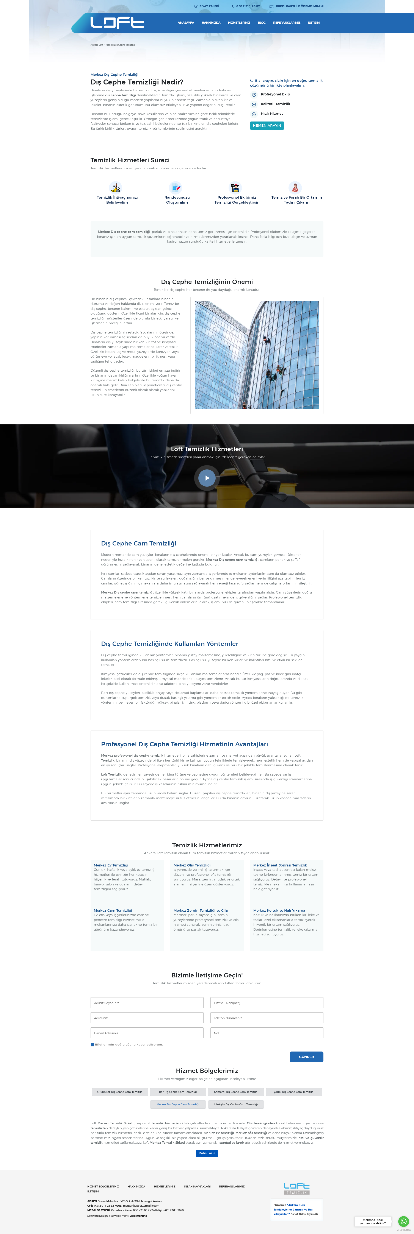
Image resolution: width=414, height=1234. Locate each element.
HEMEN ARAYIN (267, 125)
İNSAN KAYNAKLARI (197, 1186)
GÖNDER (306, 1057)
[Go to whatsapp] (403, 1221)
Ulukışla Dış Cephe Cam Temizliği (236, 1104)
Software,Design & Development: (117, 1216)
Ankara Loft (97, 45)
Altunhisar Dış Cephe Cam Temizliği (120, 1092)
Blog (262, 22)
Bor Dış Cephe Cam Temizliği (178, 1092)
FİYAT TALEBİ (209, 6)
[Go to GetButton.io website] (404, 1229)
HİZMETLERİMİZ (165, 1186)
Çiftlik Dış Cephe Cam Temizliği (294, 1092)
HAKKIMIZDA (136, 1186)
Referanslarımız (286, 22)
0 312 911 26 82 (248, 6)
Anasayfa (186, 22)
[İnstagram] (94, 6)
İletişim (314, 22)
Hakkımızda (211, 22)
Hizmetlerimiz (239, 22)
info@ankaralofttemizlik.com (140, 1205)
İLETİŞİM (93, 1191)
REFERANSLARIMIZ (232, 1186)
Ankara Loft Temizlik (117, 23)
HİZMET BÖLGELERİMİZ (103, 1186)
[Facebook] (102, 6)
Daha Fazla (207, 1153)
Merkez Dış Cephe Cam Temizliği (178, 1104)
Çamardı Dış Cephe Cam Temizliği (236, 1092)
